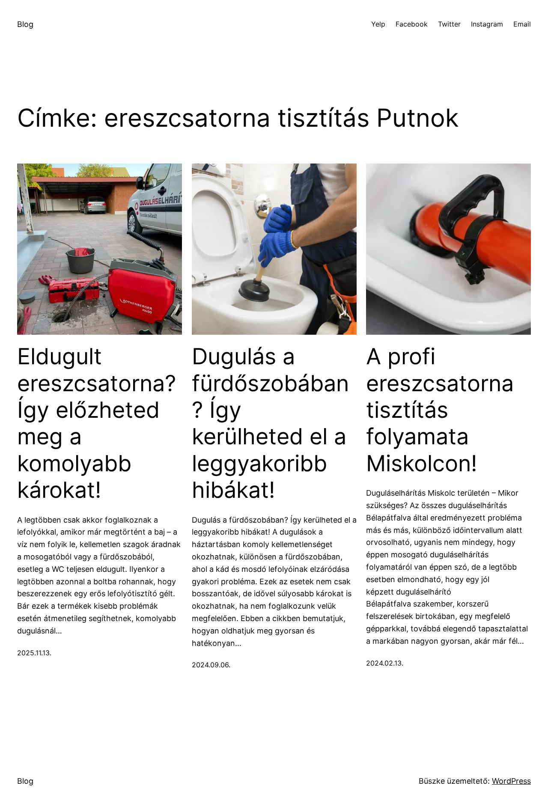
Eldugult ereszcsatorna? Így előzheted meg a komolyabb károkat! (96, 423)
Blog (25, 24)
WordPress (511, 780)
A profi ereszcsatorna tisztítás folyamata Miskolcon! (440, 410)
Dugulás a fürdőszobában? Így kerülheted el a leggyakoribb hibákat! (270, 423)
